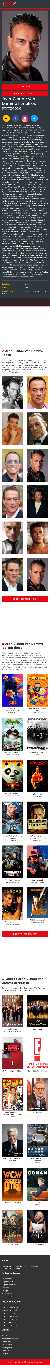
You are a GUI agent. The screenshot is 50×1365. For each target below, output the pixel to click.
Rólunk (4, 1335)
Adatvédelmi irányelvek (11, 1338)
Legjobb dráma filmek (10, 1313)
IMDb (6, 118)
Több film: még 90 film (24, 933)
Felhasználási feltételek (10, 1345)
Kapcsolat (5, 1351)
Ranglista (5, 1354)
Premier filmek (7, 1294)
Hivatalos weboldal (24, 93)
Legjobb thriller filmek (10, 1325)
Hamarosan (6, 1288)
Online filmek (7, 1279)
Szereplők (6, 1291)
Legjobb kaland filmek (10, 1316)
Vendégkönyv (7, 1348)
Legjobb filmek (7, 1282)
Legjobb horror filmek (10, 1319)
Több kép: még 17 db (24, 598)
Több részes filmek (9, 1297)
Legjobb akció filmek (10, 1307)
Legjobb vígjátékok (9, 1322)
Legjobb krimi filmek (9, 1310)
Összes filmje (24, 86)
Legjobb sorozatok (9, 1285)
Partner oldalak (7, 1342)
